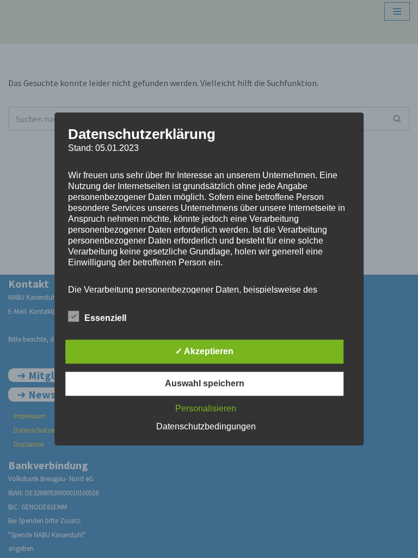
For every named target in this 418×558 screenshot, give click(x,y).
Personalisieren (205, 409)
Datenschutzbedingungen (206, 427)
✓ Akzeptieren (204, 351)
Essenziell (105, 318)
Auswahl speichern (204, 384)
